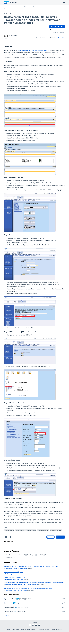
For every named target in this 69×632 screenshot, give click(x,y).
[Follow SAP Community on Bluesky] (33, 625)
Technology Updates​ (9, 557)
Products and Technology (19, 6)
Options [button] (50, 29)
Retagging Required (31, 530)
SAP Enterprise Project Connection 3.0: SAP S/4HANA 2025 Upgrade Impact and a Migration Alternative (34, 582)
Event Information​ (20, 554)
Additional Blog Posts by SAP (33, 6)
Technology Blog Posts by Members (16, 568)
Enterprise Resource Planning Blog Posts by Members (21, 584)
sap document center (43, 530)
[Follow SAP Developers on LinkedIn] (39, 625)
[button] (58, 37)
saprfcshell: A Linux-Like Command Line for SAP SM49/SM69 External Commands (28, 588)
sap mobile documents (55, 530)
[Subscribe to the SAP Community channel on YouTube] (36, 625)
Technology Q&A (10, 574)
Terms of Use (15, 629)
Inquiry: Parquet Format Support (13, 572)
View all (6, 615)
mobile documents (9, 530)
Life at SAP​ (39, 554)
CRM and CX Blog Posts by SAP (14, 579)
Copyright (23, 629)
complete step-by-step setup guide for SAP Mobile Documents (32, 50)
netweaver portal (20, 530)
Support (47, 629)
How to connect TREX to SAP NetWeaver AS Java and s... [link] (18, 8)
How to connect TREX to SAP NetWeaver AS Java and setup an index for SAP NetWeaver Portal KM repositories (32, 20)
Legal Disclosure (31, 629)
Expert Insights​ (30, 554)
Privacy (9, 629)
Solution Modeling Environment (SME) (15, 577)
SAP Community (7, 6)
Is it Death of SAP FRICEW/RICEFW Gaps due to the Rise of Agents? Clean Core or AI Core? (31, 566)
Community (13, 2)
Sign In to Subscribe (57, 26)
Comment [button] (60, 537)
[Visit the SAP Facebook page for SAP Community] (30, 625)
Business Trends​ (9, 554)
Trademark (41, 629)
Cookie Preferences (56, 629)
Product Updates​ (49, 554)
